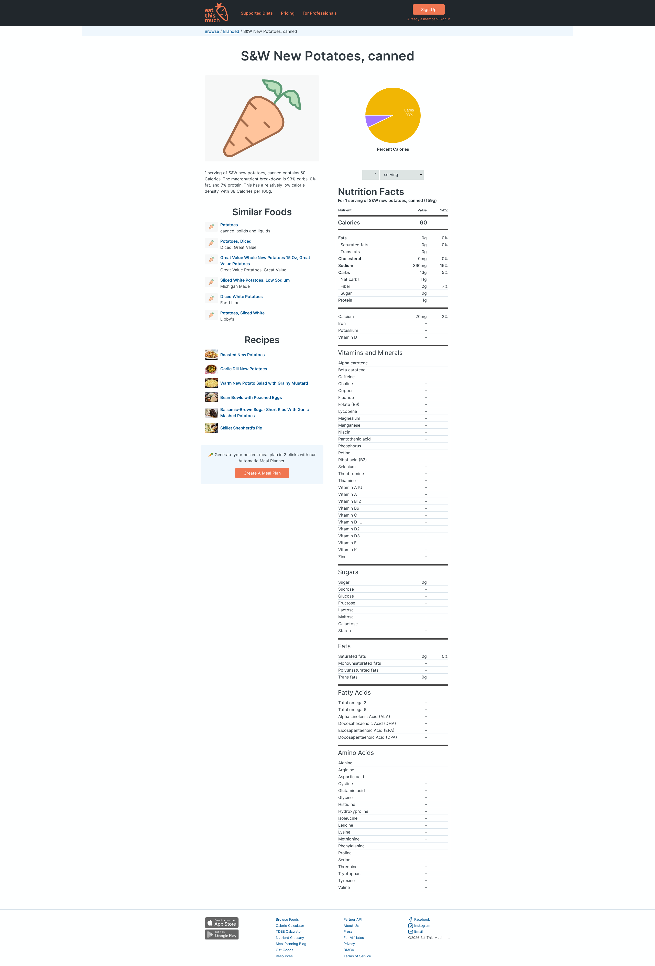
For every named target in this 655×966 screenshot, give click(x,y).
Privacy (349, 944)
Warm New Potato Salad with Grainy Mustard (264, 383)
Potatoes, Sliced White (242, 312)
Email (418, 931)
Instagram (422, 925)
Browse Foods (287, 919)
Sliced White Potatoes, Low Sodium (255, 280)
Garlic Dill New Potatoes (243, 368)
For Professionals (320, 13)
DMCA (349, 950)
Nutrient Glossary (290, 938)
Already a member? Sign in (428, 19)
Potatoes (229, 224)
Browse (212, 31)
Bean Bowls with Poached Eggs (251, 397)
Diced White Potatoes (241, 296)
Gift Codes (284, 950)
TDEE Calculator (289, 931)
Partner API (353, 919)
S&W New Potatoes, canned (327, 56)
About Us (351, 925)
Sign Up (428, 9)
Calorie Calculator (290, 925)
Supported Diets (257, 13)
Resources (284, 956)
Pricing (287, 13)
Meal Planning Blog (291, 944)
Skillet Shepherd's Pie (241, 427)
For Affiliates (354, 938)
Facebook (422, 919)
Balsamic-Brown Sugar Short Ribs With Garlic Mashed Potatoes (264, 412)
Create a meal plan (262, 473)
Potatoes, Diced (236, 241)
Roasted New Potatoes (242, 354)
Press (348, 931)
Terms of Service (357, 956)
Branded (231, 31)
